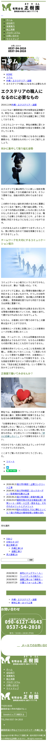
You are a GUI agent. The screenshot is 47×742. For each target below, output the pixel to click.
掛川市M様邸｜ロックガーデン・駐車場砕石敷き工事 (24, 492)
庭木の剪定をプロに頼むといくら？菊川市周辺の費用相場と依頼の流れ (26, 511)
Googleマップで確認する (13, 714)
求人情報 (11, 554)
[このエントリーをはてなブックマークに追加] (7, 467)
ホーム (9, 19)
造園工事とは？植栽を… (31, 579)
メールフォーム (10, 54)
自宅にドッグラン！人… (31, 573)
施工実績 (10, 29)
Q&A (9, 538)
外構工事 (17, 548)
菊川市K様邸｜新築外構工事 (30, 496)
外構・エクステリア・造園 (18, 80)
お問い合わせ (12, 35)
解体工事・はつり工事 (21, 602)
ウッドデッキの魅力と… (31, 576)
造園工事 (16, 551)
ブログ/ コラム (13, 32)
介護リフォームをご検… (31, 582)
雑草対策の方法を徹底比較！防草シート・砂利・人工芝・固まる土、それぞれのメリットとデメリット (26, 503)
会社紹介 (10, 23)
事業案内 (10, 26)
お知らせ (12, 541)
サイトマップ (12, 38)
